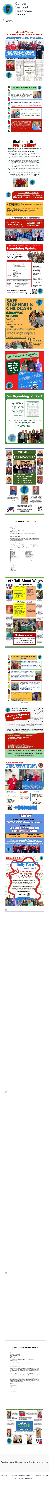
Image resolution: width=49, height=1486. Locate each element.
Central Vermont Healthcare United (23, 9)
